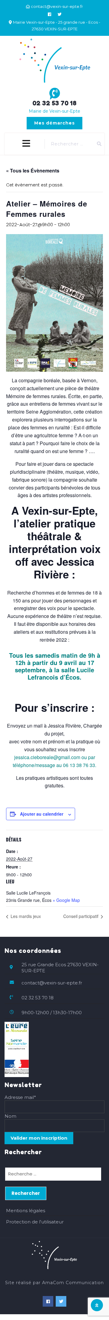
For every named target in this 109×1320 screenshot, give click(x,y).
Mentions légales (25, 1210)
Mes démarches (54, 123)
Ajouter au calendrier (41, 814)
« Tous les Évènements (32, 170)
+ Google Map (66, 900)
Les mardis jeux (25, 916)
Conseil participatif (81, 916)
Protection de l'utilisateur (35, 1222)
